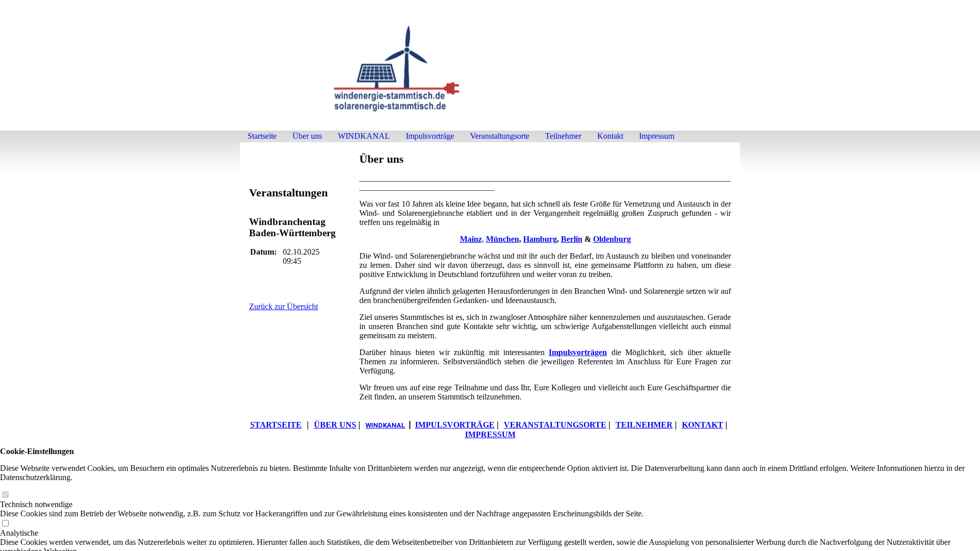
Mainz (471, 239)
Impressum (656, 136)
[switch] (5, 495)
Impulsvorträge (430, 136)
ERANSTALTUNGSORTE (555, 424)
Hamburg (540, 239)
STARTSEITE (276, 424)
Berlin (571, 239)
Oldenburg (612, 239)
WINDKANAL (364, 136)
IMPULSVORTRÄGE (455, 424)
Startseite (262, 136)
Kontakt (610, 136)
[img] (490, 70)
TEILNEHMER (644, 424)
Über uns (307, 136)
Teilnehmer (563, 136)
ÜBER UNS (335, 424)
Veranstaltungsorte (499, 136)
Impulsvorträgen (578, 352)
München (502, 239)
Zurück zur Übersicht (283, 306)
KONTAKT (702, 424)
